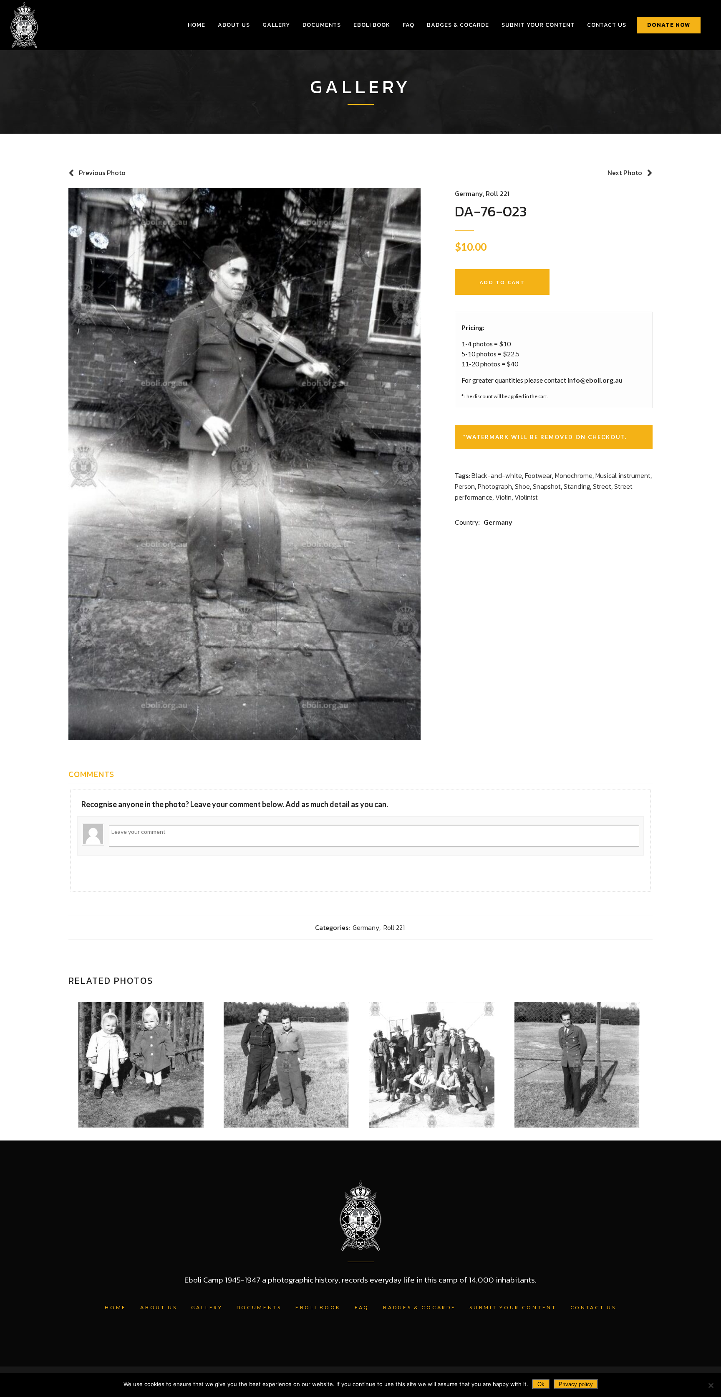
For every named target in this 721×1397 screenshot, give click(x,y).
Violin (503, 497)
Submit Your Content (512, 1307)
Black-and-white (496, 475)
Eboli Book (318, 1307)
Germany (469, 193)
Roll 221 (497, 193)
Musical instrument (622, 475)
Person (465, 486)
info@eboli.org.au (595, 380)
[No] (710, 1385)
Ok (541, 1384)
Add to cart (502, 282)
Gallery (207, 1307)
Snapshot (547, 486)
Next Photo (625, 173)
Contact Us (593, 1307)
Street (602, 486)
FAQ (362, 1307)
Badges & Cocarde (419, 1307)
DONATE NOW (668, 24)
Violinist (526, 497)
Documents (259, 1307)
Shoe (522, 486)
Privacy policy (576, 1384)
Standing (577, 486)
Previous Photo (102, 173)
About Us (158, 1307)
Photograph (495, 486)
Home (115, 1307)
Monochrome (573, 475)
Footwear (538, 475)
